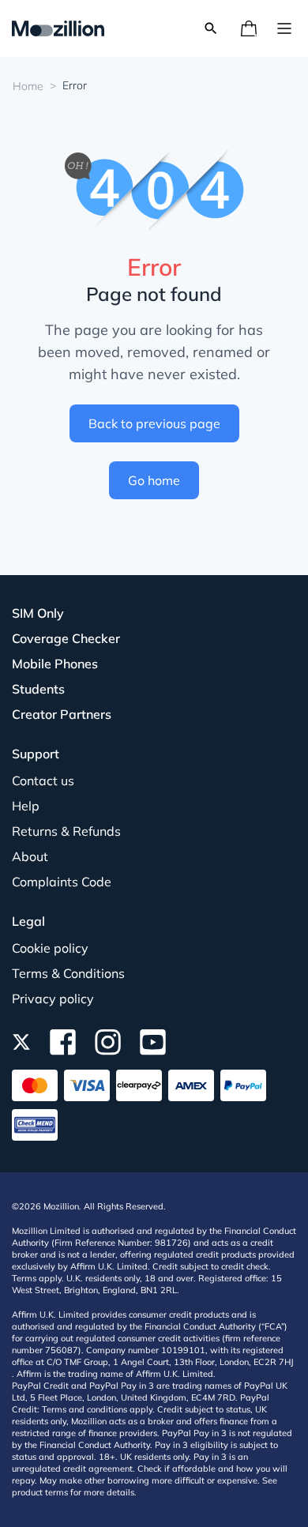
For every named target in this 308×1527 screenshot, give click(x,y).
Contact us (43, 780)
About (30, 856)
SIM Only (38, 613)
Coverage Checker (66, 638)
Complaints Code (61, 881)
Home (28, 86)
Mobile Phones (55, 663)
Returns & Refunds (66, 831)
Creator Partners (61, 714)
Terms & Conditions (68, 973)
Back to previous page (154, 423)
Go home (154, 480)
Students (38, 689)
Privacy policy (53, 998)
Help (25, 805)
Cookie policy (50, 948)
